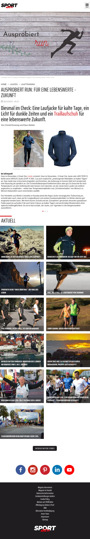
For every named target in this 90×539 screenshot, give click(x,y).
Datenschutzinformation (45, 493)
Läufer (30, 176)
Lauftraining (28, 84)
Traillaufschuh (66, 113)
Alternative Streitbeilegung (45, 511)
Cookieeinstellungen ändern (45, 496)
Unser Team (45, 514)
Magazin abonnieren (45, 487)
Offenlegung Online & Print (45, 505)
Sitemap (45, 519)
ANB (45, 508)
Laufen (14, 84)
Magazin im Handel (45, 490)
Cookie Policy (45, 499)
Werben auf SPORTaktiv (45, 502)
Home (4, 84)
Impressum (45, 516)
